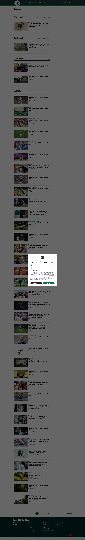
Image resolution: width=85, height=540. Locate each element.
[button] (42, 270)
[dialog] (42, 270)
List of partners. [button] (51, 275)
